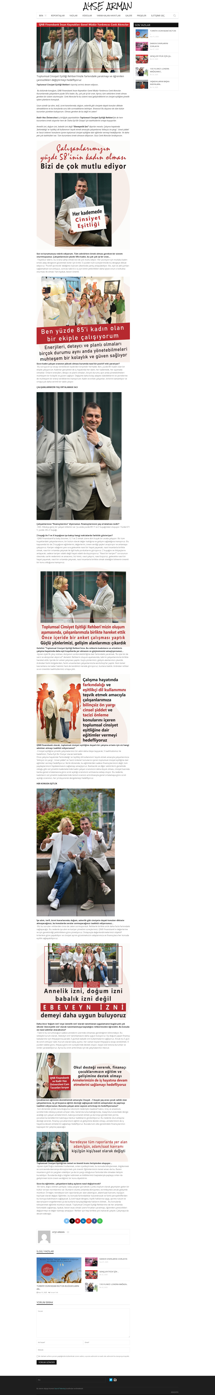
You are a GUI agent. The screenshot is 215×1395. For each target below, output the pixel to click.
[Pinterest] (78, 1221)
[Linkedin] (83, 1221)
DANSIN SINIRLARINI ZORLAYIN (113, 1259)
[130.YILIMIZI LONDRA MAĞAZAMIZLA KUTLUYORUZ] (93, 1287)
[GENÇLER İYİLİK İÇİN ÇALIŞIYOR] (93, 1274)
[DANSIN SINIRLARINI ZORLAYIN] (93, 1261)
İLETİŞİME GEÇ (158, 15)
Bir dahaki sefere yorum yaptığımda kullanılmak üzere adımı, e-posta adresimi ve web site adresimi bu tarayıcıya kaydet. (84, 1356)
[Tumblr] (72, 1221)
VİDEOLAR (87, 15)
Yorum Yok (54, 1292)
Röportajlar (58, 15)
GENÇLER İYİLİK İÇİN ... (109, 1271)
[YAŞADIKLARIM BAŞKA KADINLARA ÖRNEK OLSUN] (143, 84)
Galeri (128, 15)
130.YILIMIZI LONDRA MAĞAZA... (113, 1284)
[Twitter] (66, 1221)
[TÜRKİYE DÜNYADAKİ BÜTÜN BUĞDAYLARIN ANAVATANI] (60, 1270)
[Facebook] (94, 1221)
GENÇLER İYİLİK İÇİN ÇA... (160, 56)
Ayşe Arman (58, 1232)
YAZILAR (73, 15)
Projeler (141, 15)
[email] (68, 1232)
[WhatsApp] (100, 1221)
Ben (41, 15)
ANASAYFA (174, 1392)
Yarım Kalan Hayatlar (108, 15)
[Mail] (89, 1221)
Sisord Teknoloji (60, 1389)
